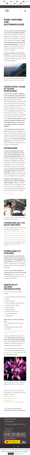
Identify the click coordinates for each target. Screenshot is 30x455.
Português (10, 3)
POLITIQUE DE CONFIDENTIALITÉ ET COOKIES (15, 424)
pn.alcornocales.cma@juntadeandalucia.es (15, 331)
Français (26, 1)
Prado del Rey (21, 239)
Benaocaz (8, 235)
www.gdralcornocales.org (10, 402)
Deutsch (23, 3)
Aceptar (11, 453)
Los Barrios (12, 233)
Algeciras (16, 231)
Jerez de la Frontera (14, 237)
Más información (19, 453)
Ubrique (20, 241)
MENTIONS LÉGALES (9, 421)
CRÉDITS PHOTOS (9, 429)
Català (13, 1)
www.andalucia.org (9, 400)
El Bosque (14, 235)
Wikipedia (22, 402)
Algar (11, 231)
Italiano (16, 3)
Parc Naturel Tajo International (12, 408)
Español (6, 1)
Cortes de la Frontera (14, 245)
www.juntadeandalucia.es (10, 398)
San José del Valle (8, 241)
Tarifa (15, 241)
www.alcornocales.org (9, 333)
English (19, 1)
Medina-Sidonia (13, 239)
